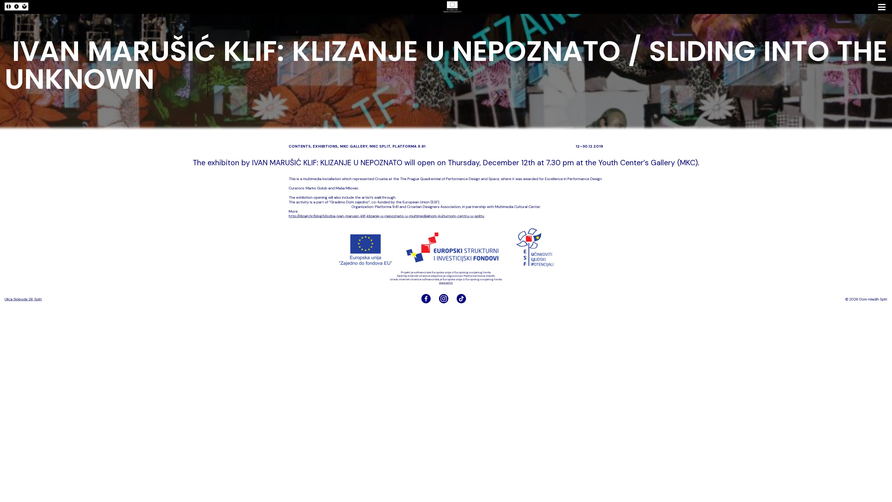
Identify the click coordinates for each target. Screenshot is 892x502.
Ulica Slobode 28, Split (23, 299)
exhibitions (325, 146)
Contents (300, 146)
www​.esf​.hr (446, 283)
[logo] (16, 7)
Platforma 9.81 (409, 146)
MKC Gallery (353, 146)
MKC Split (380, 146)
